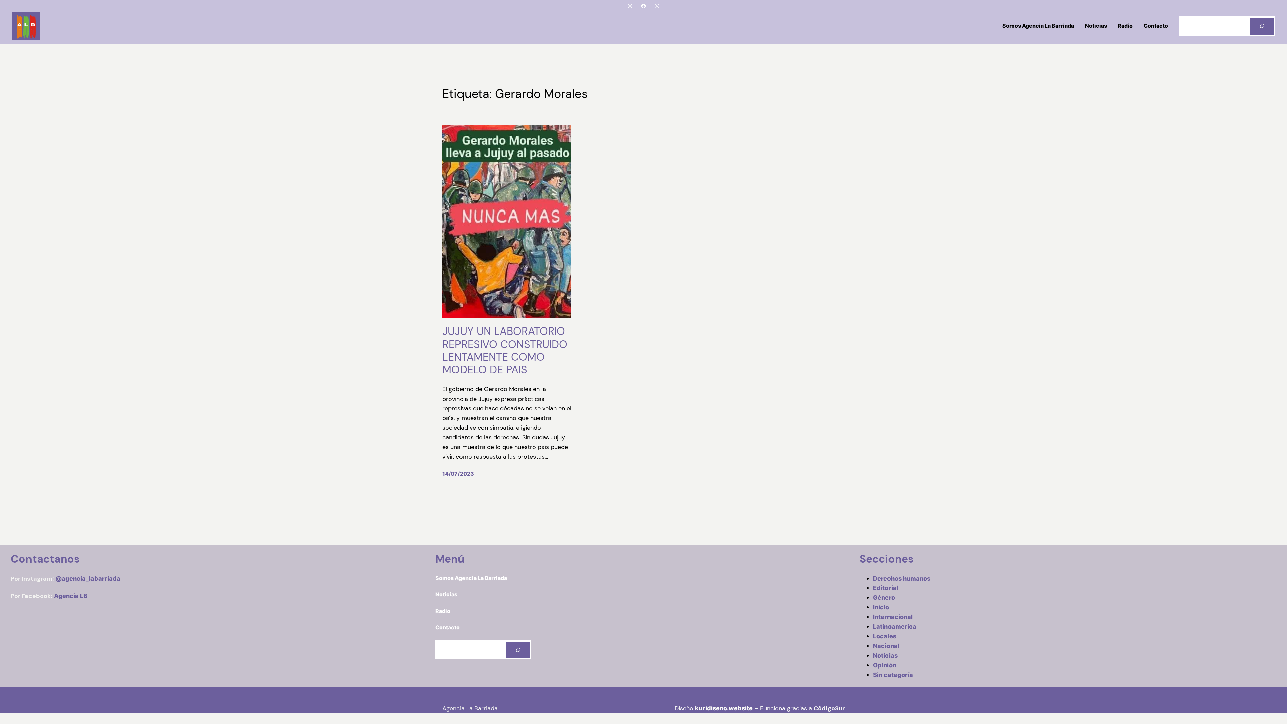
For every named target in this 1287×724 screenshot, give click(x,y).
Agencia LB (70, 595)
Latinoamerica (894, 626)
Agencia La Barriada (470, 708)
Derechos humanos (901, 578)
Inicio (881, 607)
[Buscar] (1262, 26)
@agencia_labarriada (87, 578)
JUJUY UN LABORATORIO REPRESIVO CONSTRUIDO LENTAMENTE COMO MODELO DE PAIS (504, 350)
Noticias (885, 655)
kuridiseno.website (724, 708)
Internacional (893, 616)
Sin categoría (893, 674)
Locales (884, 636)
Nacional (886, 645)
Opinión (884, 665)
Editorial (885, 587)
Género (884, 597)
